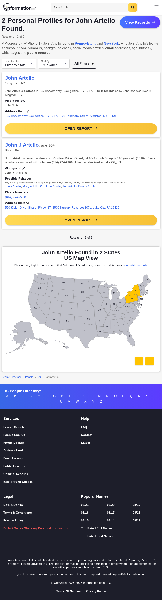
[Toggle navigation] (156, 7)
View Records (137, 22)
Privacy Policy (13, 520)
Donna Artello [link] (87, 186)
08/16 (136, 512)
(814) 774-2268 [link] (15, 197)
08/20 (111, 504)
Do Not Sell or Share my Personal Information (35, 528)
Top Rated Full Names (97, 528)
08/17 (111, 512)
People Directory (11, 377)
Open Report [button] (78, 128)
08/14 (111, 520)
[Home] (20, 7)
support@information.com (129, 574)
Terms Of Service (68, 591)
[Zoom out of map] (149, 361)
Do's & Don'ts (13, 504)
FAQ (84, 427)
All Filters (81, 63)
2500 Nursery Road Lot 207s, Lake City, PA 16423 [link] (86, 207)
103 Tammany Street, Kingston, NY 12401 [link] (88, 115)
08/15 (85, 520)
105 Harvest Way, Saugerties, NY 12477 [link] (32, 115)
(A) (39, 377)
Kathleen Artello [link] (50, 186)
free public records (135, 265)
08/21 (85, 504)
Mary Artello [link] (30, 186)
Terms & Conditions (17, 512)
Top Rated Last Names (97, 536)
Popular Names (95, 496)
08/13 (136, 520)
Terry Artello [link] (13, 186)
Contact (86, 434)
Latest (85, 442)
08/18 (85, 512)
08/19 (136, 504)
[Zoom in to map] (139, 361)
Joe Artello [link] (70, 186)
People (29, 377)
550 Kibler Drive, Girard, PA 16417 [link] (28, 207)
